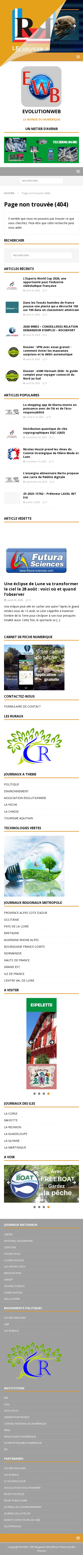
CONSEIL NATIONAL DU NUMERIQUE (25, 1423)
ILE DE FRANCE (14, 974)
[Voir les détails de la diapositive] (41, 1043)
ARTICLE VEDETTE (17, 518)
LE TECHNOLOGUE (15, 1481)
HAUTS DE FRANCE (17, 960)
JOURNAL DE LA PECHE (17, 1513)
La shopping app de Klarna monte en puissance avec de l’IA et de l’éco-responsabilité (50, 408)
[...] (58, 620)
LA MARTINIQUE (15, 1147)
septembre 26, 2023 (36, 481)
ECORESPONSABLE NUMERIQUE (23, 1443)
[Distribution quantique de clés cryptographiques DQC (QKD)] (12, 433)
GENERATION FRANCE (17, 1417)
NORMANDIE (13, 953)
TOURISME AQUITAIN (18, 818)
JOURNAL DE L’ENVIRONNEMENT (23, 1507)
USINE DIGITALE (13, 1292)
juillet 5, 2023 (33, 502)
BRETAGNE (11, 933)
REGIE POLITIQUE (14, 1494)
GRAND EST (12, 967)
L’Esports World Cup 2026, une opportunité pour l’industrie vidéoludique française (44, 282)
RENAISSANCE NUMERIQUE (20, 1436)
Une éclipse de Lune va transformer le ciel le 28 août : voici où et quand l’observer (41, 589)
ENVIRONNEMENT (16, 791)
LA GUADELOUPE (15, 1134)
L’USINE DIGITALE (14, 1260)
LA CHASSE (11, 811)
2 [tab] (39, 1094)
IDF (6, 1449)
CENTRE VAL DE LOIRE (19, 980)
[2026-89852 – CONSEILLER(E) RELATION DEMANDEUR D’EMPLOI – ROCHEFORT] (12, 331)
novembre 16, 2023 (36, 461)
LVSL (7, 1404)
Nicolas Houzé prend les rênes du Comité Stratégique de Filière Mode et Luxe (51, 452)
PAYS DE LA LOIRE (16, 926)
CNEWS (8, 1234)
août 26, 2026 (33, 290)
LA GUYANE (12, 1141)
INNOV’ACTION (12, 1273)
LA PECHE (10, 805)
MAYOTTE (11, 1120)
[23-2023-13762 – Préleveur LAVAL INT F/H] (12, 498)
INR (6, 1398)
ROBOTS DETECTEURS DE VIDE (22, 1520)
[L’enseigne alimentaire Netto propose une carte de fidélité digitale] (12, 477)
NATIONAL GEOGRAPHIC (18, 1241)
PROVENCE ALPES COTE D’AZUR (25, 913)
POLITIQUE (11, 784)
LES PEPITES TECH (14, 1266)
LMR (6, 1324)
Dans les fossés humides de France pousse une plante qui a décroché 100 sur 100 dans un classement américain (51, 306)
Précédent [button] (31, 1043)
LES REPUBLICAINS (15, 1317)
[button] (77, 171)
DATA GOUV (11, 1410)
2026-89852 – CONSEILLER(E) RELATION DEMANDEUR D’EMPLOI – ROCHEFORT (50, 328)
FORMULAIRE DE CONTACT (22, 706)
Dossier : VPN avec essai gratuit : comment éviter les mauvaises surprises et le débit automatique (48, 350)
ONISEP (8, 1279)
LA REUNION (12, 1127)
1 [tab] (34, 1094)
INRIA (7, 1430)
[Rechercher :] (41, 181)
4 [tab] (48, 1094)
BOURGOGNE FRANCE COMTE (24, 946)
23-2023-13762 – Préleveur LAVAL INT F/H (49, 495)
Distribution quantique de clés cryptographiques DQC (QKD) (45, 430)
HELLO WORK (12, 1299)
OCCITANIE (11, 920)
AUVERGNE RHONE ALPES (21, 940)
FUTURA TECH (12, 1254)
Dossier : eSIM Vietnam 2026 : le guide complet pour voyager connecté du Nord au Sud (50, 374)
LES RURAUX (11, 1330)
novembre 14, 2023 (36, 437)
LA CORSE (10, 1113)
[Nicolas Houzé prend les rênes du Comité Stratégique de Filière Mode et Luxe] (12, 453)
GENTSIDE (10, 1247)
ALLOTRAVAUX (12, 1526)
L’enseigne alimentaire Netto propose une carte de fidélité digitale (51, 475)
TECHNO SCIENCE (14, 1286)
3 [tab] (44, 1094)
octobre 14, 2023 (35, 416)
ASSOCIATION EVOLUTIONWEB (25, 798)
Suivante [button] (52, 1043)
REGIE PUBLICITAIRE (15, 1500)
